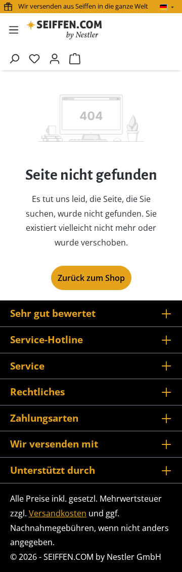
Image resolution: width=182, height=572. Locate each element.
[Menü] (14, 29)
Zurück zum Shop (91, 277)
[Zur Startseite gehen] (64, 29)
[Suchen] (14, 58)
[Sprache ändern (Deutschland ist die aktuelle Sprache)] (166, 7)
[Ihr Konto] (54, 58)
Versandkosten (57, 513)
